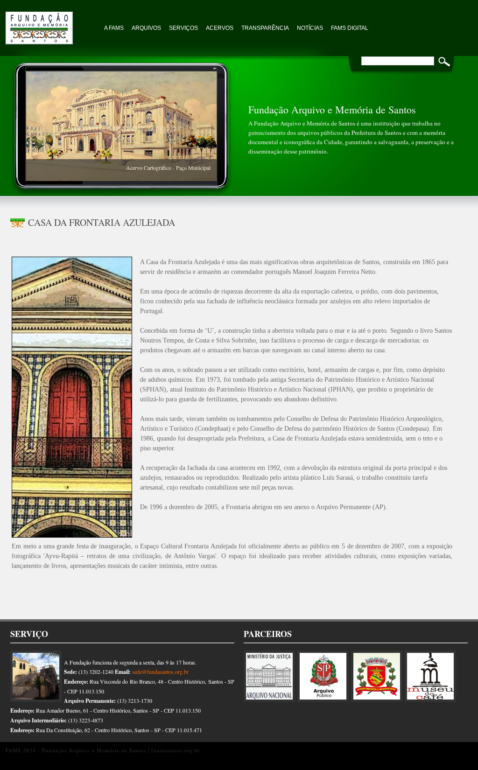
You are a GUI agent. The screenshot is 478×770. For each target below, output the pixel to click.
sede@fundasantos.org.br (160, 671)
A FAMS (114, 28)
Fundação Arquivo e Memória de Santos (52, 23)
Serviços (183, 28)
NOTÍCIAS (310, 28)
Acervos (219, 28)
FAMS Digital (349, 28)
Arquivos (146, 28)
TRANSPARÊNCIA (265, 28)
